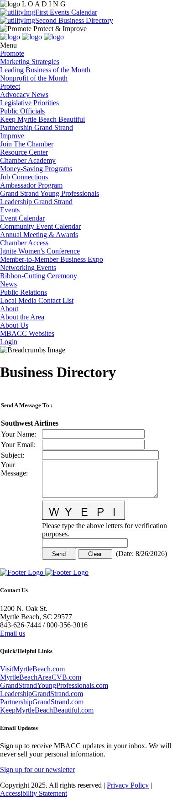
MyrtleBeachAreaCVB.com (40, 677)
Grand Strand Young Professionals (49, 193)
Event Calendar (22, 218)
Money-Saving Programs (36, 169)
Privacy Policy (128, 785)
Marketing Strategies (29, 61)
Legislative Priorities (29, 103)
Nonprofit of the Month (34, 78)
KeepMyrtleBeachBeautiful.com (47, 710)
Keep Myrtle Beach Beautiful (42, 119)
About (9, 309)
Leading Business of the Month (45, 70)
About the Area (22, 317)
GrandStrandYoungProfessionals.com (54, 685)
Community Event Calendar (40, 226)
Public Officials (22, 111)
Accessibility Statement (33, 793)
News (8, 284)
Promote (12, 53)
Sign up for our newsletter (37, 769)
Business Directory (85, 20)
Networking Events (28, 267)
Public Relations (23, 292)
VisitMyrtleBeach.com (32, 669)
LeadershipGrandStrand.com (41, 693)
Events (10, 210)
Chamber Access (24, 243)
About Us (14, 325)
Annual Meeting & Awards (39, 234)
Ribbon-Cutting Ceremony (38, 276)
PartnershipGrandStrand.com (42, 702)
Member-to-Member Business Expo (51, 259)
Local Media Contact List (36, 300)
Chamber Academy (28, 160)
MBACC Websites (27, 333)
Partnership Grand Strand (36, 127)
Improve (12, 136)
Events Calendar (72, 12)
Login (8, 342)
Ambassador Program (31, 185)
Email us (12, 633)
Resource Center (24, 152)
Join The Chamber (26, 144)
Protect (10, 86)
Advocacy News (24, 94)
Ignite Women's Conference (40, 251)
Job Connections (24, 177)
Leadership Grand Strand (36, 201)
